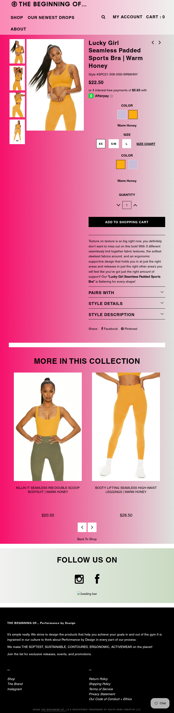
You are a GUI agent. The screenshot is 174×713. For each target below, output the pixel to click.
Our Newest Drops (51, 17)
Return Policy (98, 679)
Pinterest (130, 329)
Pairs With (101, 292)
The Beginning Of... (53, 709)
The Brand (14, 684)
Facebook (110, 329)
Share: (93, 329)
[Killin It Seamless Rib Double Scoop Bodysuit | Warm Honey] (48, 427)
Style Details (106, 303)
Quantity (127, 195)
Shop (17, 17)
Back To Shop (87, 539)
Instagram (14, 689)
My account (128, 16)
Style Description (112, 314)
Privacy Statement (102, 694)
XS (101, 143)
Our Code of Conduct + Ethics (110, 699)
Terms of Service (101, 689)
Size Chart (145, 144)
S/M (113, 143)
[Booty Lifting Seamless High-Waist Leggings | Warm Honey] (126, 427)
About (18, 29)
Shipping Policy (99, 684)
